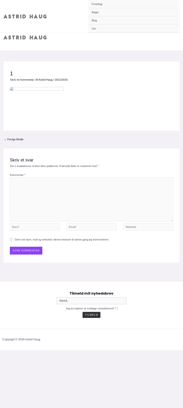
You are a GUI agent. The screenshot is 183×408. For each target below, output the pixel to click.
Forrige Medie (13, 139)
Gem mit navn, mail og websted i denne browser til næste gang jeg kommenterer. (62, 239)
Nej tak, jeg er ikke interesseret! (69, 399)
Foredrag (97, 4)
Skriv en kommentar (22, 79)
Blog (94, 20)
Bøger (95, 12)
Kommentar (17, 174)
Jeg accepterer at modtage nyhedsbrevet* (90, 308)
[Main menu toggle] (176, 37)
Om (94, 28)
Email (9, 386)
